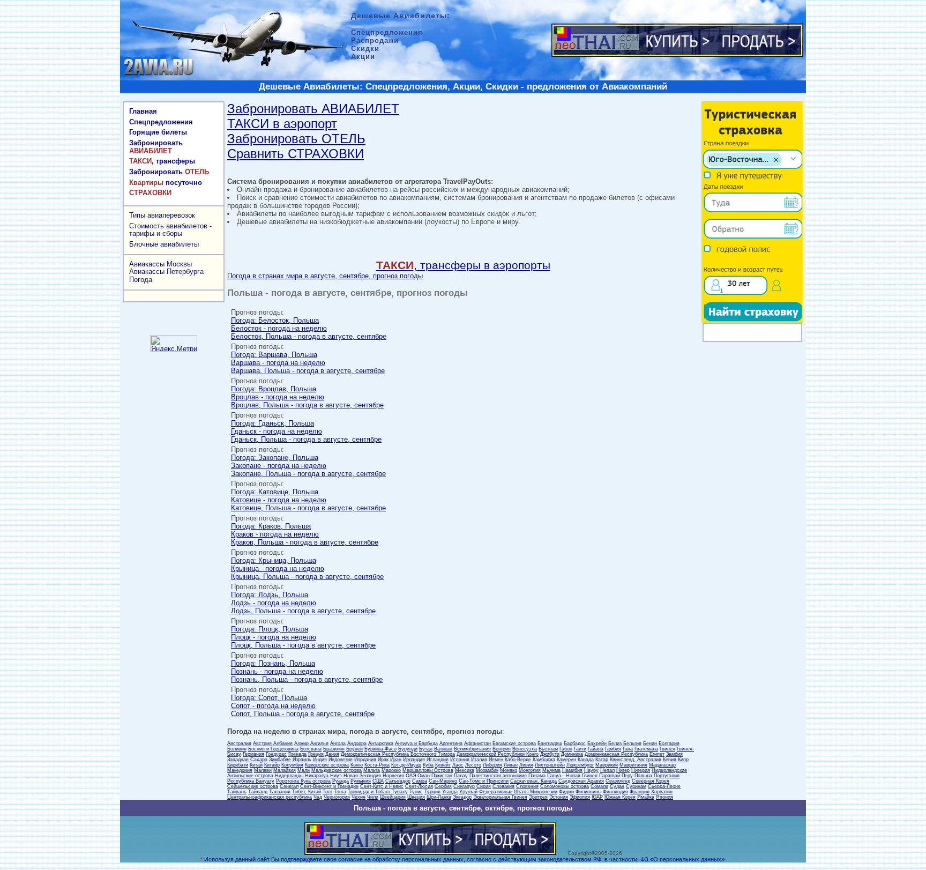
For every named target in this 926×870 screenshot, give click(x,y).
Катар (601, 759)
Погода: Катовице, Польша (274, 492)
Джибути (549, 754)
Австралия (239, 743)
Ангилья (319, 743)
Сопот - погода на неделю (273, 706)
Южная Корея (620, 797)
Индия (320, 759)
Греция (316, 754)
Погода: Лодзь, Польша (269, 595)
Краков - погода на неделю (275, 534)
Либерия (492, 765)
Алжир (301, 743)
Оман (423, 775)
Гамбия (613, 749)
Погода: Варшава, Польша (274, 355)
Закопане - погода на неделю (278, 466)
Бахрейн (597, 743)
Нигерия (640, 770)
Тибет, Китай (306, 791)
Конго (356, 765)
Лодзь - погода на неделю (273, 603)
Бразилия (334, 749)
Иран (395, 759)
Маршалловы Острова (427, 770)
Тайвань (237, 791)
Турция (432, 791)
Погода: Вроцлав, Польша (273, 389)
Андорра (357, 743)
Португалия (666, 775)
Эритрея (538, 797)
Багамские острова (514, 743)
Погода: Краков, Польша (271, 526)
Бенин (650, 743)
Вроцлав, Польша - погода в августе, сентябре (307, 405)
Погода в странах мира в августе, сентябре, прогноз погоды (325, 276)
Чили (372, 797)
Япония (664, 797)
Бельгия (632, 743)
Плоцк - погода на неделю (273, 637)
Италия (479, 759)
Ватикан (443, 749)
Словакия (503, 786)
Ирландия (414, 759)
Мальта (371, 770)
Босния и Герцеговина (273, 749)
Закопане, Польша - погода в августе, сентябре (308, 474)
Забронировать (156, 147)
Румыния (360, 781)
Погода (140, 280)
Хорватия (662, 791)
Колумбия (292, 765)
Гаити (580, 749)
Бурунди (407, 749)
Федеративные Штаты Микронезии (518, 791)
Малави (263, 770)
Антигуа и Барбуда (416, 743)
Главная (143, 111)
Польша (643, 775)
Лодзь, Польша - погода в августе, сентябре (303, 611)
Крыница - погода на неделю (277, 568)
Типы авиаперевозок (162, 215)
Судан (617, 786)
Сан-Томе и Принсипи (484, 781)
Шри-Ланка (439, 797)
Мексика (464, 770)
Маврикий (606, 765)
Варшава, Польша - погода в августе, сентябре (308, 371)
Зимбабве (280, 759)
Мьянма (551, 770)
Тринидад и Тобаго (369, 791)
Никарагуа (316, 775)
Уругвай (468, 791)
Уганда (450, 791)
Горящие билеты (158, 132)
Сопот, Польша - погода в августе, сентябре (303, 714)
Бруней (354, 749)
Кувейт (443, 765)
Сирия (483, 786)
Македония (239, 770)
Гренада (297, 754)
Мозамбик (487, 770)
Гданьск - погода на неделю (276, 431)
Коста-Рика (377, 765)
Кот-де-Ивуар (406, 765)
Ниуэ (336, 775)
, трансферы (162, 161)
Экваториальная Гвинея (500, 797)
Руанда (340, 781)
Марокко (391, 770)
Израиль (302, 759)
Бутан (425, 749)
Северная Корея (650, 781)
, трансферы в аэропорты (463, 265)
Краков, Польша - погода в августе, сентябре (304, 542)
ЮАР (597, 797)
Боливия (237, 749)
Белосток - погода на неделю (279, 328)
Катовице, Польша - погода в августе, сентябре (308, 508)
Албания (283, 743)
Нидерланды (289, 775)
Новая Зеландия (362, 775)
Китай (256, 765)
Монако (508, 770)
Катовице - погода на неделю (278, 500)
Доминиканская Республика (616, 754)
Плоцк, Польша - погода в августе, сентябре (303, 645)
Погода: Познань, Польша (273, 663)
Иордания (365, 759)
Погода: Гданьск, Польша (272, 423)
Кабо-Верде (518, 759)
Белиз (615, 743)
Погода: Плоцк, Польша (269, 629)
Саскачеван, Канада (533, 781)
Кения (669, 759)
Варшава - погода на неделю (278, 363)
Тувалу (400, 791)
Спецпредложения (161, 122)
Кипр (683, 759)
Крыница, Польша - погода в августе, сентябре (307, 576)
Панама (537, 775)
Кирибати (237, 765)
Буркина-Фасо (380, 749)
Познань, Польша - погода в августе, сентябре (307, 679)
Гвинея (667, 749)
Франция (639, 791)
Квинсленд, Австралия (635, 759)
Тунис (416, 791)
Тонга (340, 791)
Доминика (572, 754)
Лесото (473, 765)
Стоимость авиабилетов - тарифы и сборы (170, 230)
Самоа (419, 781)
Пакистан (441, 775)
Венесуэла (524, 749)
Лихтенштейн (550, 765)
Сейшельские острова (252, 786)
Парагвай (609, 775)
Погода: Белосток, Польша (275, 320)
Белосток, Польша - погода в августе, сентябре (308, 336)
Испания (459, 759)
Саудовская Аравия (581, 781)
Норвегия (393, 775)
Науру (591, 770)
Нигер (623, 770)
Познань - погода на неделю (277, 671)
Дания (332, 754)
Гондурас (276, 754)
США (378, 781)
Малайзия (284, 770)
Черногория (337, 797)
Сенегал (289, 786)
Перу (627, 775)
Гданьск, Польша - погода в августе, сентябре (306, 439)
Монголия (530, 770)
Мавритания (633, 765)
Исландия (438, 759)
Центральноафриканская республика (269, 797)
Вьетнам (548, 749)
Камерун (566, 759)
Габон (565, 749)
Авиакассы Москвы (160, 264)
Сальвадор (397, 781)
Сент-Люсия (419, 786)
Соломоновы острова (564, 786)
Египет (656, 754)
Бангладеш (549, 743)
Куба (428, 765)
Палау (461, 775)
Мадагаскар (662, 765)
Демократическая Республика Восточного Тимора (398, 754)
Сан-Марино (443, 781)
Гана (628, 749)
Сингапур (464, 786)
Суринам (636, 786)
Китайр (272, 765)
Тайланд (257, 791)
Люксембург (580, 765)
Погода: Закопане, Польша (274, 457)
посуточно (165, 183)
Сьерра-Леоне (664, 786)
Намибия (572, 770)
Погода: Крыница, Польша (273, 560)
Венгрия (501, 749)
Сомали (599, 786)
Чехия (358, 797)
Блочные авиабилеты (164, 244)
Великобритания (472, 749)
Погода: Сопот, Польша (269, 698)
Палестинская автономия (498, 775)
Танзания (279, 791)
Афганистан (477, 743)
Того (327, 791)
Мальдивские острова (336, 770)
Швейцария (393, 797)
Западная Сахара (247, 759)
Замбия (674, 754)
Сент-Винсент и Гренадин (329, 786)
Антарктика (380, 743)
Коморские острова (327, 765)
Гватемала (646, 749)
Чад (317, 797)
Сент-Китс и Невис (382, 786)
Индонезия (340, 759)
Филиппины (588, 791)
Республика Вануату (250, 781)
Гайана (595, 749)
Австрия (262, 743)
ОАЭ (411, 775)
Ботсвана (311, 749)
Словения (527, 786)
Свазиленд (618, 781)
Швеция (416, 797)
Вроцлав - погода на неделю (277, 397)
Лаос (458, 765)
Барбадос (575, 743)
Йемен (496, 759)
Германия (253, 754)
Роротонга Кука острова (303, 781)
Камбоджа (544, 759)
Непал (607, 770)
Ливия (526, 765)
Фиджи (566, 791)
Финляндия (615, 791)
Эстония (558, 797)
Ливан (511, 765)
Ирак (383, 759)
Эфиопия (580, 797)
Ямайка (645, 797)
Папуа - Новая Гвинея (572, 775)
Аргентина (450, 743)
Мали (303, 770)
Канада (586, 759)
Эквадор (462, 797)
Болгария (669, 743)
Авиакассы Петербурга (166, 271)
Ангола (338, 743)
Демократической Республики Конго (498, 754)
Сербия (443, 786)
